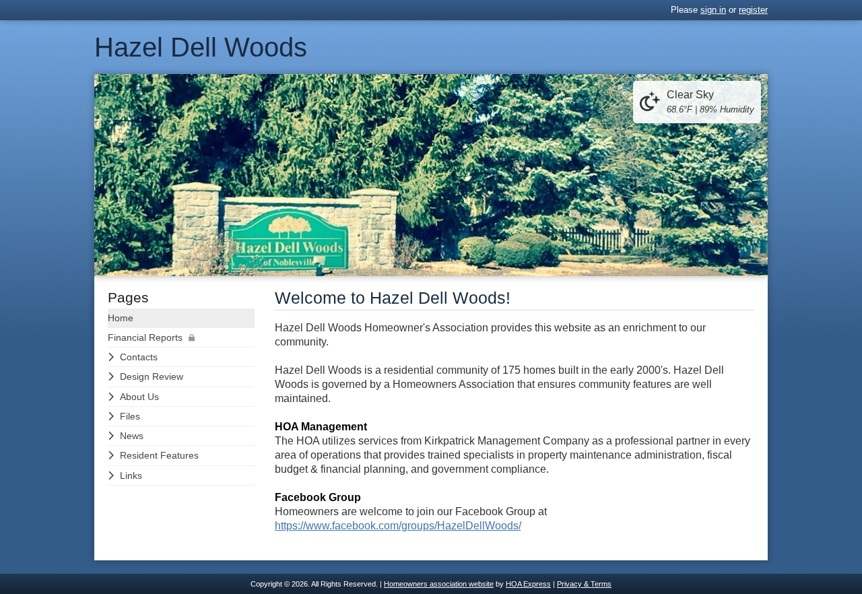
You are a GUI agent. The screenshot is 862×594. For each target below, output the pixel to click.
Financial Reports (145, 337)
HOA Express (528, 584)
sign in (713, 10)
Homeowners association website (439, 584)
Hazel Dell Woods (200, 47)
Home (120, 317)
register (753, 10)
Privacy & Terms (584, 584)
